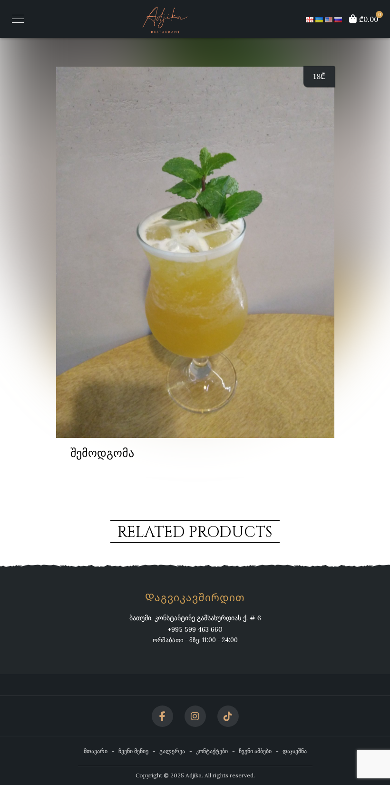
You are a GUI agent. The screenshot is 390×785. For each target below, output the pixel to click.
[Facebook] (162, 716)
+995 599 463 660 (195, 629)
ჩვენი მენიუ (133, 751)
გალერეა (172, 751)
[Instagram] (195, 716)
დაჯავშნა (295, 751)
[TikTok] (228, 716)
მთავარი (95, 751)
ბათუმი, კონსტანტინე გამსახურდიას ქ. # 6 (195, 618)
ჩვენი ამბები (255, 751)
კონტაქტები (212, 751)
